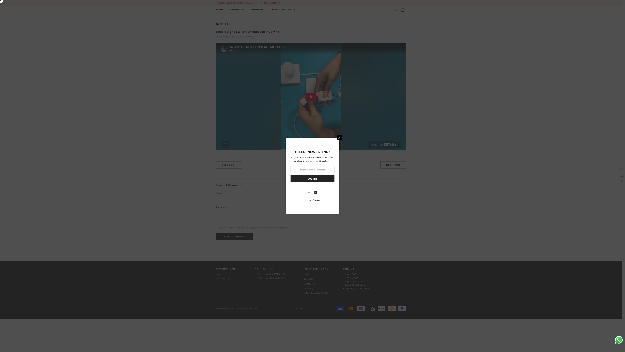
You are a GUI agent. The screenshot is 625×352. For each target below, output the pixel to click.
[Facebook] (309, 192)
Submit (312, 178)
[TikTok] (315, 192)
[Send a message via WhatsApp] (618, 339)
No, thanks (314, 200)
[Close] (339, 137)
